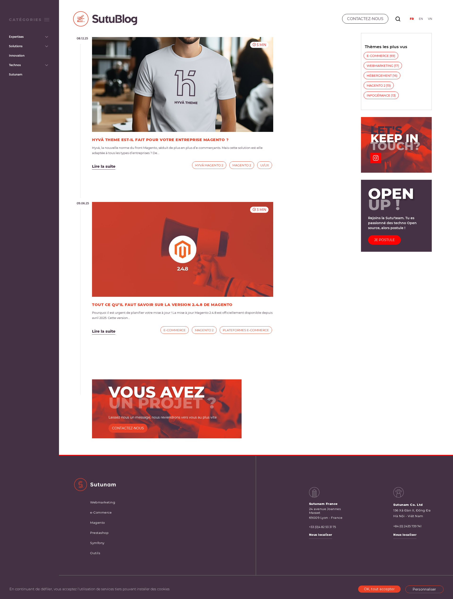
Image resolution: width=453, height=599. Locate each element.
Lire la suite (103, 166)
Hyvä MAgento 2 (209, 165)
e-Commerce (175, 330)
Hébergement (379, 75)
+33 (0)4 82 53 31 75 (322, 527)
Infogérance (378, 95)
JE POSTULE (384, 240)
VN (430, 19)
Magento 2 (241, 165)
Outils (95, 553)
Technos (15, 65)
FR (412, 19)
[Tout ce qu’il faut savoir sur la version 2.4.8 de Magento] (182, 249)
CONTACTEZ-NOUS (128, 428)
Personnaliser (424, 589)
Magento (97, 522)
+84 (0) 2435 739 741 (407, 526)
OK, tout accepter (379, 589)
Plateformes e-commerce (246, 330)
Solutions (15, 46)
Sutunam (15, 74)
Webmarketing (380, 65)
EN (421, 19)
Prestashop (99, 533)
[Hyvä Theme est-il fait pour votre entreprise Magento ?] (182, 84)
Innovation (17, 55)
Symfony (97, 543)
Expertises (16, 36)
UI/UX (264, 165)
